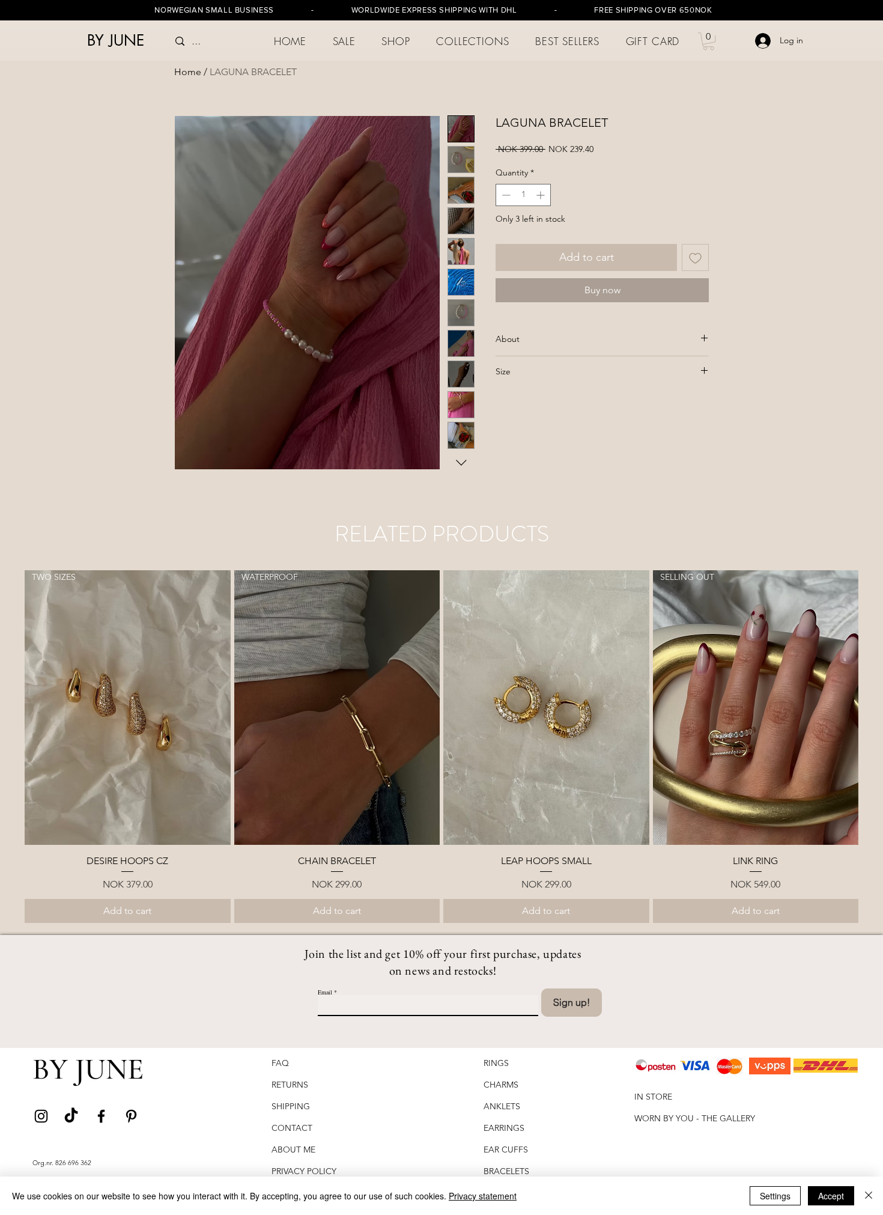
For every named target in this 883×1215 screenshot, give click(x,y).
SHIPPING (292, 1106)
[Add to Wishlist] (695, 257)
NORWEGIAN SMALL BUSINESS (214, 9)
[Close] (868, 1195)
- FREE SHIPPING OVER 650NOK (614, 9)
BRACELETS (508, 1171)
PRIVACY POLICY (305, 1171)
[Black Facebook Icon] (101, 1116)
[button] (396, 41)
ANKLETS (502, 1106)
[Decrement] (504, 195)
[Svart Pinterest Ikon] (131, 1116)
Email (325, 992)
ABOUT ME (293, 1149)
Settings (775, 1196)
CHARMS (501, 1084)
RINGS (496, 1063)
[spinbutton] (523, 195)
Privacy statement (483, 1196)
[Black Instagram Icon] (41, 1116)
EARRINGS (504, 1127)
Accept (831, 1196)
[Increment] (541, 195)
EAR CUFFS (506, 1149)
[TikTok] (71, 1116)
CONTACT (292, 1127)
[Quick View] (546, 707)
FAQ (280, 1063)
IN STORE (653, 1096)
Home (187, 72)
